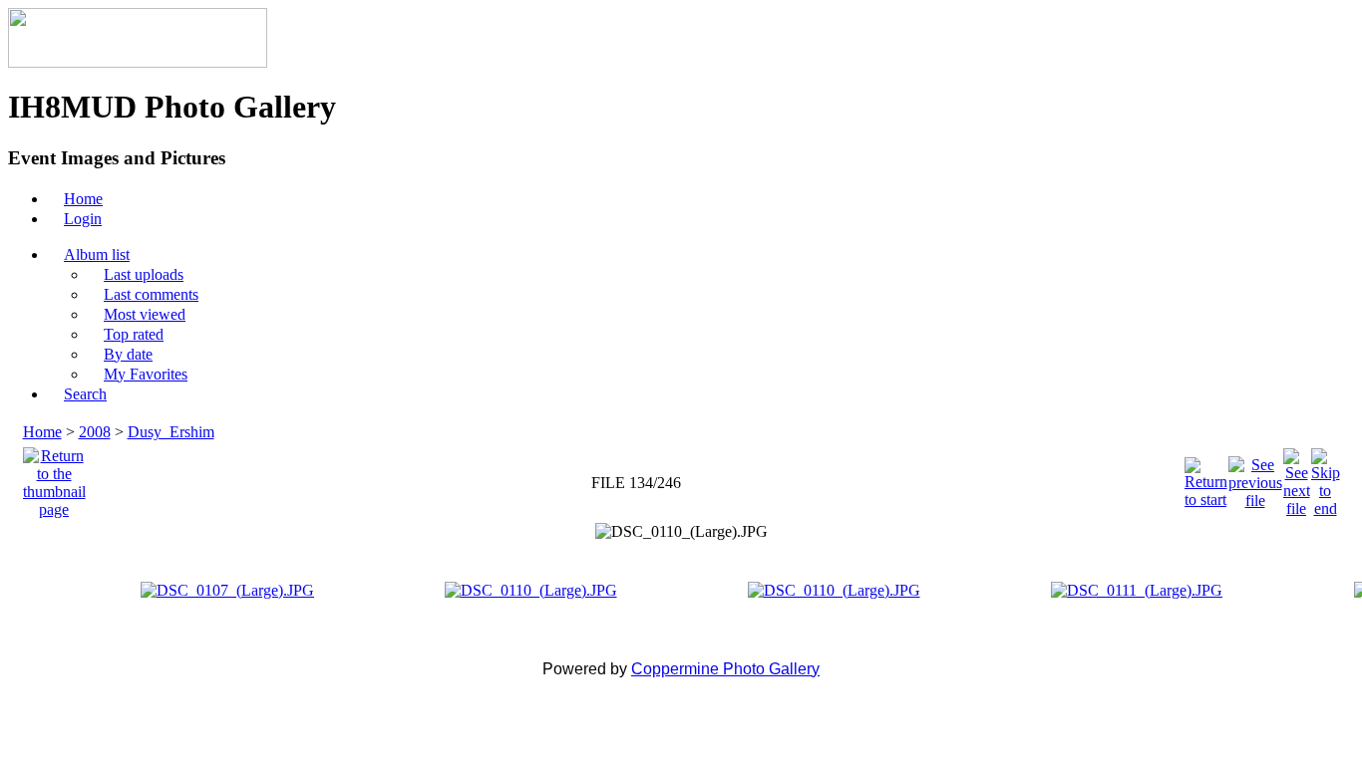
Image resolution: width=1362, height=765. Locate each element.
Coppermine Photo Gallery (725, 668)
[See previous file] (1255, 477)
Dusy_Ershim (171, 431)
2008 (95, 431)
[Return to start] (1206, 477)
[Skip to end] (1325, 477)
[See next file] (1296, 477)
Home (42, 431)
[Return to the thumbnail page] (54, 477)
